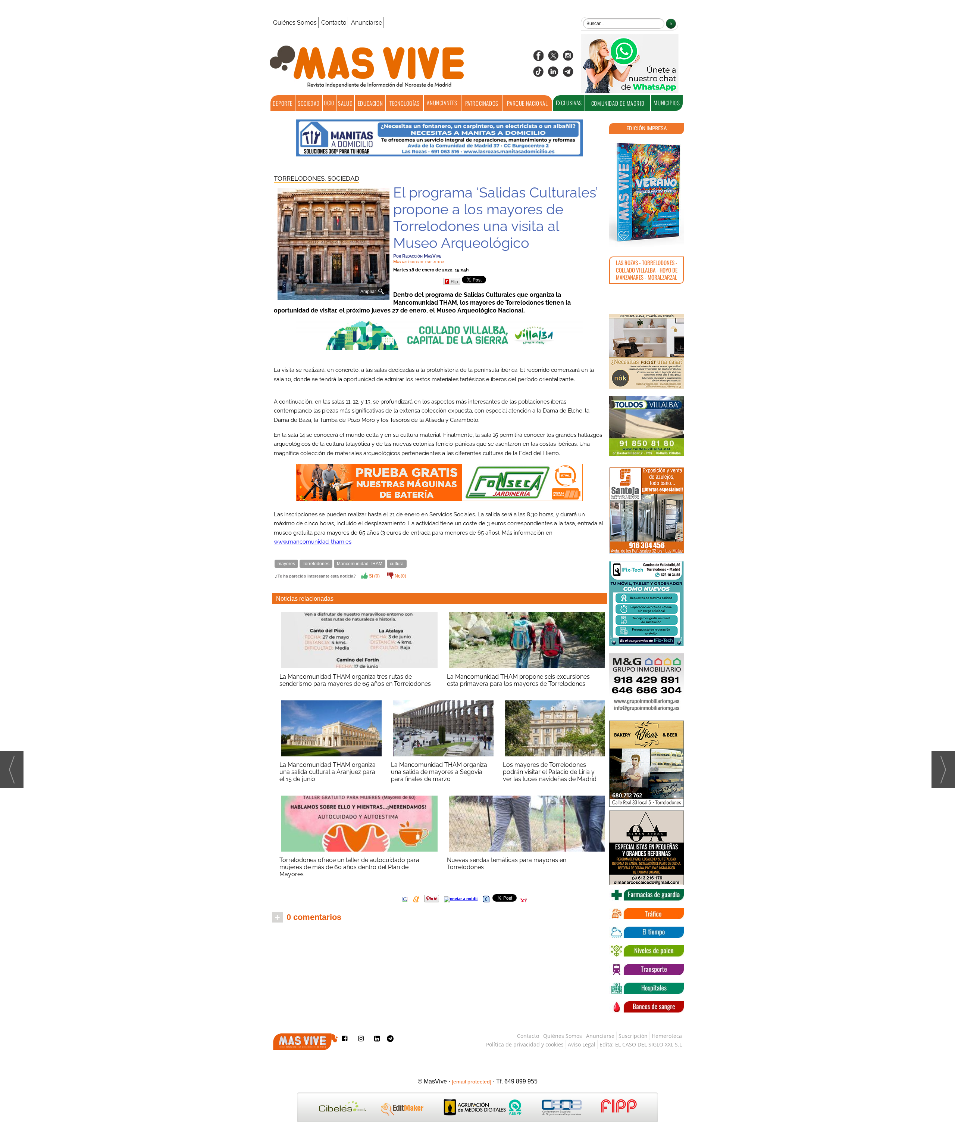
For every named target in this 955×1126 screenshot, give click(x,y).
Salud (345, 103)
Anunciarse (366, 22)
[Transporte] (646, 969)
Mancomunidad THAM (359, 563)
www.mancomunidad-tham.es (312, 541)
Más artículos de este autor (418, 261)
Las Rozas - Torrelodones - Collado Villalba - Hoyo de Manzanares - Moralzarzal (646, 269)
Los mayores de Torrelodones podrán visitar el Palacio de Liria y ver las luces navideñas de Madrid (550, 772)
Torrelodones (316, 563)
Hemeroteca (667, 1035)
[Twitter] (553, 58)
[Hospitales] (646, 988)
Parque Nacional (527, 103)
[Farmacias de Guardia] (646, 894)
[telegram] (568, 74)
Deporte (282, 103)
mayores (286, 563)
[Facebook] (538, 58)
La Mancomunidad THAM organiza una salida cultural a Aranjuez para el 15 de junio (327, 772)
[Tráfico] (646, 913)
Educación (370, 103)
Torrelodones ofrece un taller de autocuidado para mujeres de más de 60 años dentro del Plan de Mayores (349, 867)
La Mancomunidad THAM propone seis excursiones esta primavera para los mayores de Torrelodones (518, 680)
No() (400, 576)
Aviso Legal (581, 1044)
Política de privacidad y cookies (525, 1044)
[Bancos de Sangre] (646, 1006)
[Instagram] (568, 58)
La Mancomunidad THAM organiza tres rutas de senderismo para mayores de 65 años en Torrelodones (355, 680)
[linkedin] (553, 74)
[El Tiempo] (646, 932)
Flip (454, 281)
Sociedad (309, 103)
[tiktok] (538, 74)
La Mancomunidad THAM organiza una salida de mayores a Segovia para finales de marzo (439, 772)
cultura (397, 563)
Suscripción (633, 1035)
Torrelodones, (301, 178)
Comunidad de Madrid (617, 103)
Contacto (334, 22)
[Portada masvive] (646, 192)
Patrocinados (481, 103)
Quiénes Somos (295, 22)
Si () (374, 576)
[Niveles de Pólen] (646, 950)
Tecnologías (404, 103)
